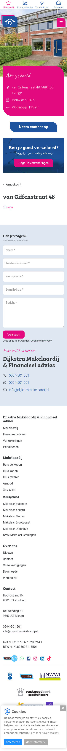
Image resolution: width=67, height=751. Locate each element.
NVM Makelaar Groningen (19, 535)
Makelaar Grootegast (16, 522)
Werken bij (10, 578)
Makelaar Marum (14, 516)
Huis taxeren (11, 477)
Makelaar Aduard (14, 510)
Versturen (13, 334)
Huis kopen (10, 471)
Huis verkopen (12, 464)
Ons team (9, 489)
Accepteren (13, 742)
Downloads (10, 571)
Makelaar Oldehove (15, 529)
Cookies (35, 340)
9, (14, 659)
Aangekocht (13, 184)
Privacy (47, 340)
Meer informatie (35, 742)
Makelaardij (10, 428)
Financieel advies (14, 434)
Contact (8, 559)
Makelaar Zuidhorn (15, 504)
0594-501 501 (19, 375)
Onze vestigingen (14, 565)
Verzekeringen (12, 441)
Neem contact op (33, 127)
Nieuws (8, 552)
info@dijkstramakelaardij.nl (29, 390)
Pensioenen (11, 447)
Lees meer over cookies (44, 733)
